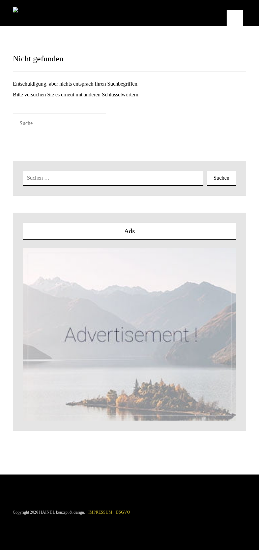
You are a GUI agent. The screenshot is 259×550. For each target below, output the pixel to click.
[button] (235, 18)
